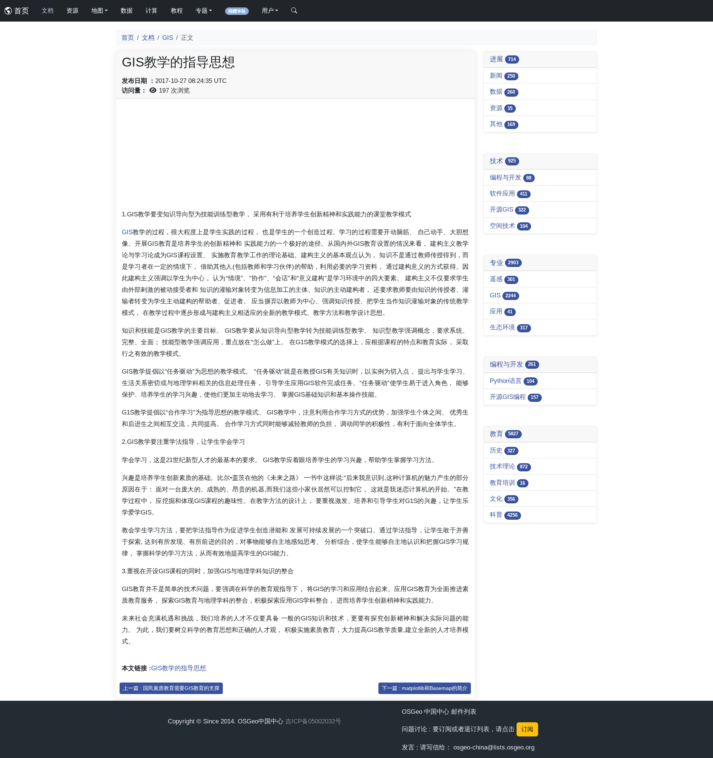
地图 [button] (97, 10)
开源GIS (508, 209)
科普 (504, 514)
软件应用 (508, 193)
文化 (502, 498)
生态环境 (509, 327)
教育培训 (507, 482)
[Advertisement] (295, 156)
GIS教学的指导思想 (178, 668)
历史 (502, 450)
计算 (151, 10)
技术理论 (509, 466)
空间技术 (509, 225)
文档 (47, 10)
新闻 (502, 75)
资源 (72, 10)
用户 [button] (268, 10)
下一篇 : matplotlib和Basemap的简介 (425, 688)
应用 (501, 311)
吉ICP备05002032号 (313, 721)
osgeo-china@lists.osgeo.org (493, 747)
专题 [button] (202, 10)
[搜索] (294, 11)
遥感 (502, 279)
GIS (167, 37)
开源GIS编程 (514, 396)
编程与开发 (510, 177)
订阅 (527, 729)
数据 (127, 10)
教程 (177, 10)
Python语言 (512, 380)
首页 (20, 11)
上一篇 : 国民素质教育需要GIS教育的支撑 (171, 688)
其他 (502, 124)
